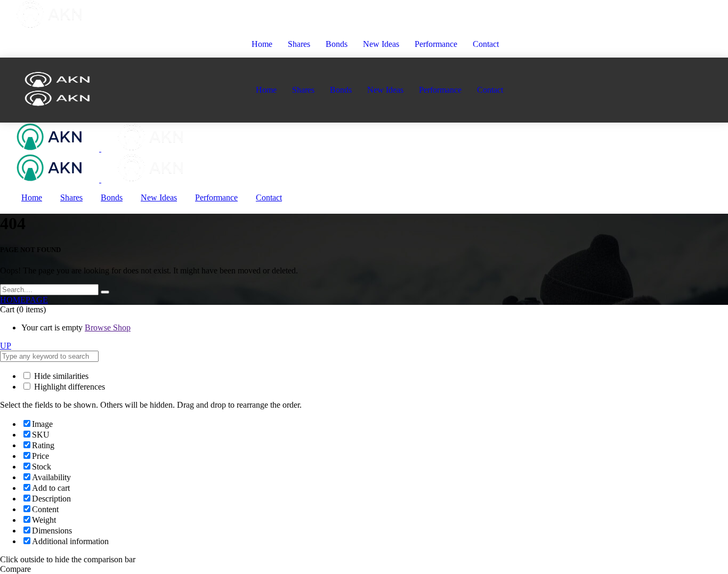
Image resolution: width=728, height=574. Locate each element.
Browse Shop (108, 327)
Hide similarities (60, 376)
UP (5, 345)
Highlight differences (68, 386)
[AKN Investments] (100, 148)
